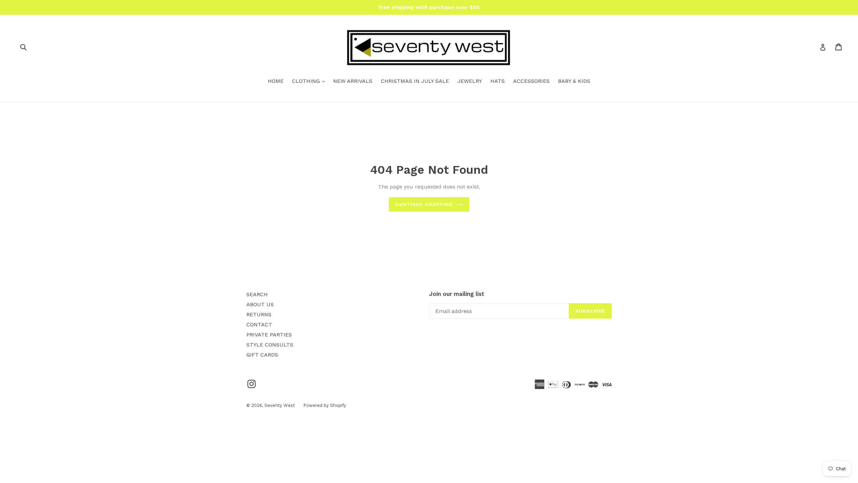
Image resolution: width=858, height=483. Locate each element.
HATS (497, 81)
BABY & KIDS (574, 81)
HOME (276, 81)
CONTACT (259, 324)
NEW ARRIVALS (352, 81)
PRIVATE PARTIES (269, 334)
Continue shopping (423, 204)
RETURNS (258, 314)
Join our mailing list (456, 293)
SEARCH (257, 294)
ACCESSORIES (531, 81)
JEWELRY (469, 81)
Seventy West (279, 405)
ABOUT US (260, 304)
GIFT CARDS (262, 355)
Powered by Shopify (324, 405)
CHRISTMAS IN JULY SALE (415, 81)
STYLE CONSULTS (269, 344)
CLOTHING (310, 80)
